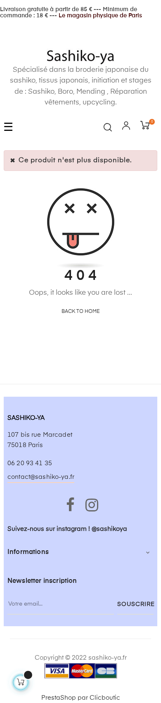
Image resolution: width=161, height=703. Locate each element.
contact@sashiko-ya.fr (40, 477)
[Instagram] (90, 505)
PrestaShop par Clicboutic (80, 698)
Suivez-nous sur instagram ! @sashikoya (67, 529)
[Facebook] (70, 505)
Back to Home (81, 311)
